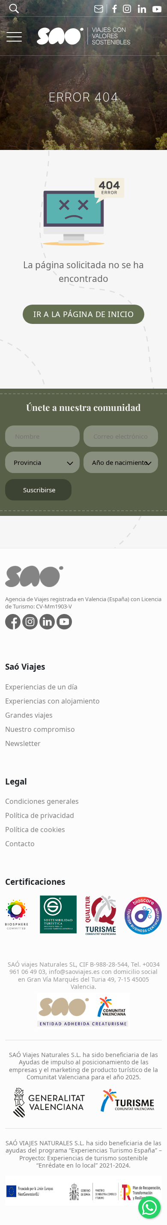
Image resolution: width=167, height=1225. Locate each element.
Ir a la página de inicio (83, 314)
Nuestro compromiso (40, 729)
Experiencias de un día (41, 687)
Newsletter (23, 743)
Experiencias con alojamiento (52, 701)
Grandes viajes (29, 715)
